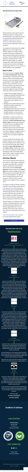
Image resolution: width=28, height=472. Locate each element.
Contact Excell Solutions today (10, 215)
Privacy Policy (14, 452)
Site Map (16, 466)
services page (18, 66)
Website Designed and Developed (12, 464)
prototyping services (8, 188)
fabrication (9, 50)
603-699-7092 (14, 424)
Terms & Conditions (14, 453)
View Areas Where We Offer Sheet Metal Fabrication (11, 471)
